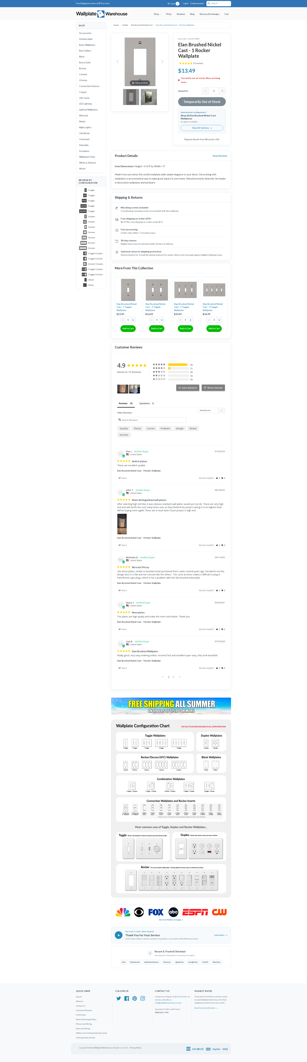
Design (180, 428)
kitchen (124, 434)
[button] (218, 478)
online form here (180, 996)
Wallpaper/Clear (87, 156)
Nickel (82, 121)
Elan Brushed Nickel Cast (142, 25)
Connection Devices (89, 86)
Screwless (84, 151)
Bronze (82, 68)
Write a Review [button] (215, 387)
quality (124, 428)
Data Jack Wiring (83, 1028)
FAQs (169, 14)
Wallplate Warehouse (103, 1047)
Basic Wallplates (87, 44)
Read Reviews (220, 155)
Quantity (183, 90)
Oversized (84, 139)
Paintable (84, 145)
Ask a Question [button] (189, 387)
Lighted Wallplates (88, 109)
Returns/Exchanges (209, 14)
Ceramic (83, 74)
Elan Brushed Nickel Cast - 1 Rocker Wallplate (139, 470)
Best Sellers (85, 50)
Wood (82, 168)
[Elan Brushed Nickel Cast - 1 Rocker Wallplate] (149, 97)
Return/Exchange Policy (86, 1019)
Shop (156, 14)
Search (79, 997)
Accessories (85, 33)
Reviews (181, 14)
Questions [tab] (144, 403)
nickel (193, 428)
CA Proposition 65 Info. (85, 1037)
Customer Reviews (84, 1010)
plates (137, 428)
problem (165, 428)
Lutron (151, 428)
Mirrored (83, 115)
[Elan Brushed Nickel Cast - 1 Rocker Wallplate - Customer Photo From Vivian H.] (134, 389)
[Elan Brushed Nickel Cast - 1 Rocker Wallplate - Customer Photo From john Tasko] (122, 389)
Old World (84, 133)
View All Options (202, 128)
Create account (197, 3)
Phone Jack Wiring (84, 1024)
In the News (81, 1015)
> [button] (179, 676)
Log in (185, 3)
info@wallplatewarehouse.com (168, 1003)
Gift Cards (84, 98)
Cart (174, 4)
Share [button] (124, 478)
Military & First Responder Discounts (91, 1033)
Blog (192, 14)
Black (81, 56)
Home (116, 25)
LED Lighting (85, 103)
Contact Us (80, 1006)
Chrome (83, 80)
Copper (83, 92)
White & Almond (87, 162)
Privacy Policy (135, 1047)
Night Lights (85, 127)
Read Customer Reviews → (206, 1008)
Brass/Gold (84, 62)
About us (79, 1001)
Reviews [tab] (123, 403)
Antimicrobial (85, 39)
